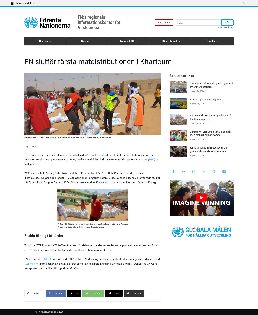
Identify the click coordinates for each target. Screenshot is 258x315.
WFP (151, 159)
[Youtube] (224, 172)
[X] (214, 172)
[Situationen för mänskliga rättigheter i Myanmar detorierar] (178, 87)
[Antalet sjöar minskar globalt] (178, 103)
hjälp (104, 155)
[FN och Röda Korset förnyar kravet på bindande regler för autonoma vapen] (178, 119)
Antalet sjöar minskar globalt (206, 99)
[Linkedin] (204, 172)
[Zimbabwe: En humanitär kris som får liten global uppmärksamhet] (178, 135)
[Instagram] (194, 172)
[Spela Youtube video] (202, 198)
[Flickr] (184, 172)
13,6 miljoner (31, 263)
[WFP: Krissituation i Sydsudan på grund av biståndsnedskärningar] (178, 151)
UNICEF (47, 259)
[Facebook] (174, 172)
